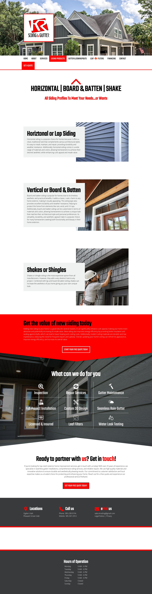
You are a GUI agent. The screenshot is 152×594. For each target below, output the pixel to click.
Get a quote (28, 66)
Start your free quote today (76, 349)
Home (25, 59)
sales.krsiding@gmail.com (105, 513)
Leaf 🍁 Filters (97, 59)
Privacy (109, 516)
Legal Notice (99, 516)
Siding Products (58, 59)
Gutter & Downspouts (77, 59)
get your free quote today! (76, 486)
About (33, 59)
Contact (122, 59)
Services (43, 59)
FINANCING (111, 59)
